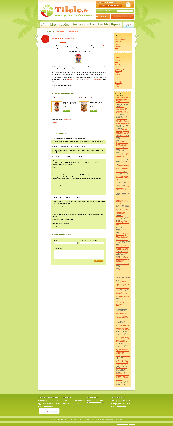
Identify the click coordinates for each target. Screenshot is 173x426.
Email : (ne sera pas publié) (88, 240)
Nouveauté (118, 43)
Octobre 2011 (118, 71)
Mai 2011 (117, 78)
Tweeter (54, 122)
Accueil (43, 25)
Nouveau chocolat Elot (63, 38)
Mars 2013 (118, 66)
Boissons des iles (103, 24)
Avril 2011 (118, 79)
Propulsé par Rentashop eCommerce (126, 424)
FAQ (126, 26)
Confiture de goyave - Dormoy (60, 98)
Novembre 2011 (119, 69)
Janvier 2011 (118, 83)
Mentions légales (109, 419)
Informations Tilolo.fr (120, 39)
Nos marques (61, 419)
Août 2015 (118, 62)
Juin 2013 (118, 64)
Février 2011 (118, 81)
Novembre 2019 (119, 57)
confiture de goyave (73, 79)
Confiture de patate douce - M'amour (90, 98)
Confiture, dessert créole (65, 25)
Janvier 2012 (118, 67)
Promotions (118, 46)
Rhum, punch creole (115, 25)
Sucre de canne (91, 24)
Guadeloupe (118, 37)
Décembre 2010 (119, 84)
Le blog (128, 24)
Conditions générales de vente (97, 419)
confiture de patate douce (94, 79)
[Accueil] (66, 11)
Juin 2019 (118, 59)
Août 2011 (118, 72)
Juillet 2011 (118, 74)
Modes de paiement (79, 419)
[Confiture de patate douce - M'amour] (84, 111)
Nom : (55, 240)
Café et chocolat (78, 24)
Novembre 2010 (119, 86)
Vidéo (116, 48)
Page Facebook (118, 419)
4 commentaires (66, 119)
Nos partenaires (69, 419)
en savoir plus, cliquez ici (45, 406)
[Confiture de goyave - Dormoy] (57, 111)
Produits (117, 44)
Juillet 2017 (118, 60)
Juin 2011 (117, 76)
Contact (130, 26)
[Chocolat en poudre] (78, 63)
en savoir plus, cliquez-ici (118, 406)
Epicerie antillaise (53, 25)
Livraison (86, 419)
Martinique (118, 41)
